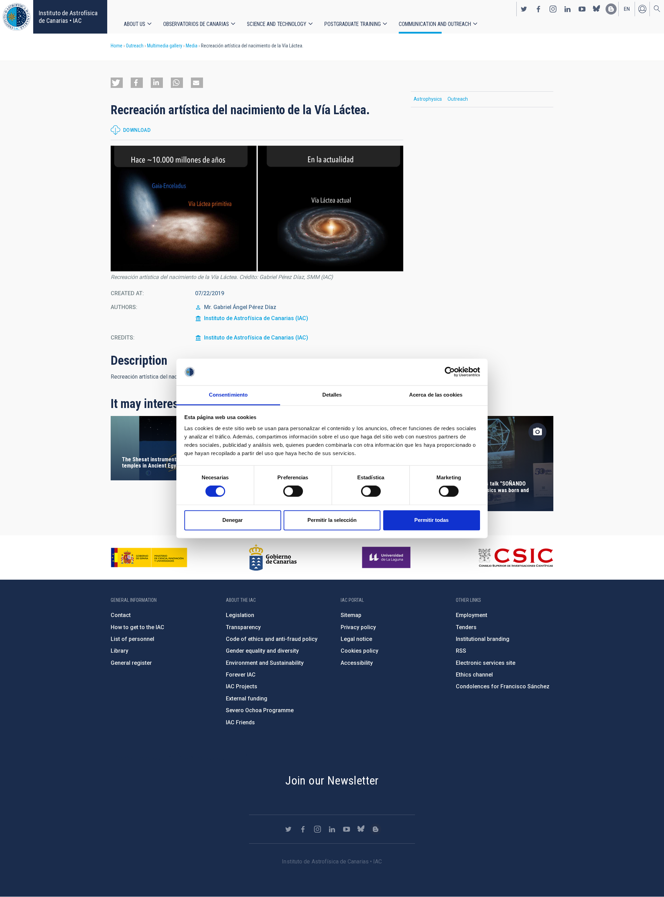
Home (116, 45)
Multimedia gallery (164, 45)
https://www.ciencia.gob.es (149, 557)
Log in (642, 9)
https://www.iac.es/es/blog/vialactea (611, 9)
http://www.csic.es (515, 557)
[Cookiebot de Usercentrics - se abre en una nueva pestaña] (449, 372)
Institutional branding (482, 639)
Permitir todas (431, 520)
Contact (121, 615)
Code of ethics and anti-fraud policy (271, 639)
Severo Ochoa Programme (260, 710)
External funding (246, 698)
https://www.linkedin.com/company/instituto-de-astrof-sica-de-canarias (567, 9)
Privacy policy (358, 627)
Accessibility (357, 663)
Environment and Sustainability (265, 663)
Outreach (135, 45)
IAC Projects (241, 686)
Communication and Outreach (435, 24)
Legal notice (356, 639)
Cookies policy (359, 650)
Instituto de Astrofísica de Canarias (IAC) (256, 318)
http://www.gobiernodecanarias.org (273, 557)
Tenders (466, 627)
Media (191, 45)
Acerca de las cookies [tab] (435, 395)
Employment (471, 615)
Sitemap (351, 615)
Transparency (243, 627)
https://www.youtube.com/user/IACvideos (582, 9)
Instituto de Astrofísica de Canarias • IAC (68, 16)
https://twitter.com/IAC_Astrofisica (524, 9)
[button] (117, 83)
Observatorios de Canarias (196, 24)
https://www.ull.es (387, 557)
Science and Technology (276, 24)
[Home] (16, 17)
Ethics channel (474, 674)
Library (119, 650)
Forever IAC (241, 674)
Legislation (240, 615)
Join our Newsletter (332, 780)
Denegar (232, 520)
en (627, 9)
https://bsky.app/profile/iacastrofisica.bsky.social (596, 9)
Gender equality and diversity (262, 650)
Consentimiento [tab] (228, 395)
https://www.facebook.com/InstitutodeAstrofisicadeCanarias (538, 9)
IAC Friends (240, 722)
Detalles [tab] (332, 395)
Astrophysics (428, 99)
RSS (461, 650)
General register (131, 663)
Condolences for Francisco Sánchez (503, 686)
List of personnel (132, 639)
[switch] (293, 491)
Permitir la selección (332, 520)
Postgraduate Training (352, 24)
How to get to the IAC (137, 627)
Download (136, 130)
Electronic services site (485, 663)
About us (134, 24)
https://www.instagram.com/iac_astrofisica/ (553, 9)
